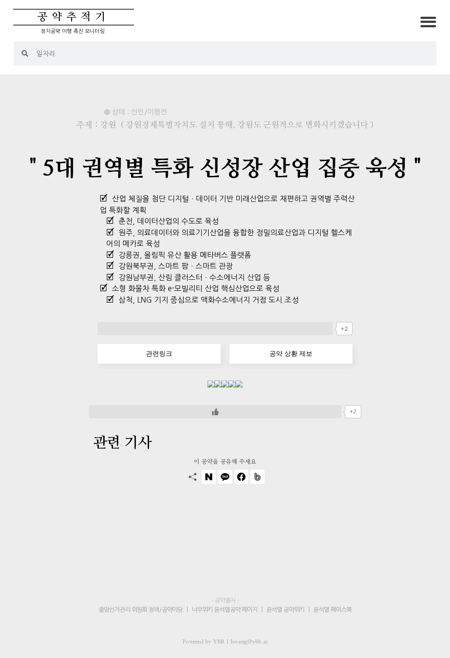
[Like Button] (215, 328)
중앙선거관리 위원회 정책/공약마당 (141, 610)
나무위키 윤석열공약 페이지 (225, 610)
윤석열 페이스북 (332, 610)
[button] (428, 22)
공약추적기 (73, 17)
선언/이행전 (149, 111)
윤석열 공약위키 (285, 610)
